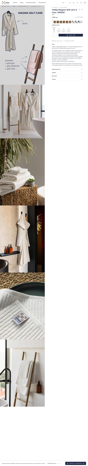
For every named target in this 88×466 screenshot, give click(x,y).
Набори (14, 6)
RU (65, 2)
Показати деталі (52, 463)
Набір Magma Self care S (23, 6)
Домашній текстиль (6, 6)
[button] (52, 22)
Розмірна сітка (55, 25)
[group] (55, 22)
